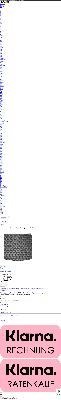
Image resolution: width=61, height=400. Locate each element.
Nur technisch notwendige (4, 398)
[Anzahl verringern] (1, 285)
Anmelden (1, 213)
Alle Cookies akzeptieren (15, 398)
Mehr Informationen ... (26, 397)
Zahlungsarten (13, 214)
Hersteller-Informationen (4, 286)
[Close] (0, 399)
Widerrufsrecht (4, 320)
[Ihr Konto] (1, 210)
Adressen (9, 214)
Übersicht (1, 214)
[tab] (23, 288)
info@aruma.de (8, 304)
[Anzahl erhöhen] (6, 285)
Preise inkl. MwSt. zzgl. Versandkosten (5, 271)
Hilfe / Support (4, 309)
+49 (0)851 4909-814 (3, 304)
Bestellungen (16, 214)
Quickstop (2, 282)
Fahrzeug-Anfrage (4, 311)
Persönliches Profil (5, 214)
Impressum (3, 319)
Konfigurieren (9, 398)
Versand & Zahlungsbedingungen (6, 312)
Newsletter (3, 310)
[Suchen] (1, 209)
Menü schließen (4, 218)
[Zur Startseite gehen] (5, 2)
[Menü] (1, 207)
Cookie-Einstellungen (5, 322)
